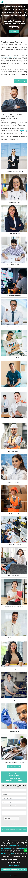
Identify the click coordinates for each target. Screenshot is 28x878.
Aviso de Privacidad (14, 875)
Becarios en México (14, 864)
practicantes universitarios (7, 853)
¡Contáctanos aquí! (20, 81)
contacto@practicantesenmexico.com (14, 870)
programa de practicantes (14, 845)
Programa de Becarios (14, 865)
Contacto (14, 31)
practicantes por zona (6, 848)
